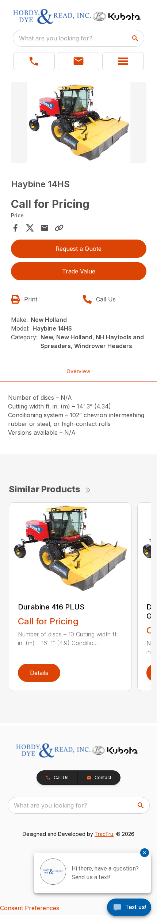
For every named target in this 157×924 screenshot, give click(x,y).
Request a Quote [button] (78, 248)
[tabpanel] (78, 123)
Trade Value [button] (78, 271)
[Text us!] (129, 908)
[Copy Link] (59, 228)
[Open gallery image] (78, 122)
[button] (34, 61)
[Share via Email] (44, 228)
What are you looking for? (55, 38)
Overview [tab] (78, 371)
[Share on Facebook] (15, 228)
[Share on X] (30, 228)
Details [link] (39, 672)
